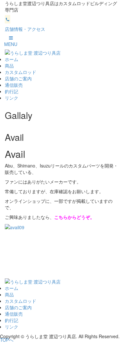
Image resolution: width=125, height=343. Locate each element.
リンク (11, 98)
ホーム (11, 59)
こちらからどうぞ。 (74, 217)
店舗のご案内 (18, 78)
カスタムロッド (20, 72)
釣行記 (11, 91)
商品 (9, 65)
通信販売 (14, 85)
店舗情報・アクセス (25, 29)
